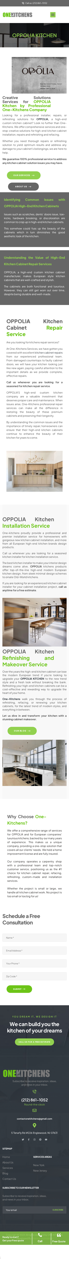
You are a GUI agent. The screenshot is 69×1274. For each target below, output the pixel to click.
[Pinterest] (40, 1139)
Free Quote (58, 1241)
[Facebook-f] (28, 1139)
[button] (53, 14)
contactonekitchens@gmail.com (34, 1118)
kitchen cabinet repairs (49, 352)
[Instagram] (34, 1139)
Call (40, 1241)
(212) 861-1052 (34, 1100)
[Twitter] (23, 1139)
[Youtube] (46, 1139)
